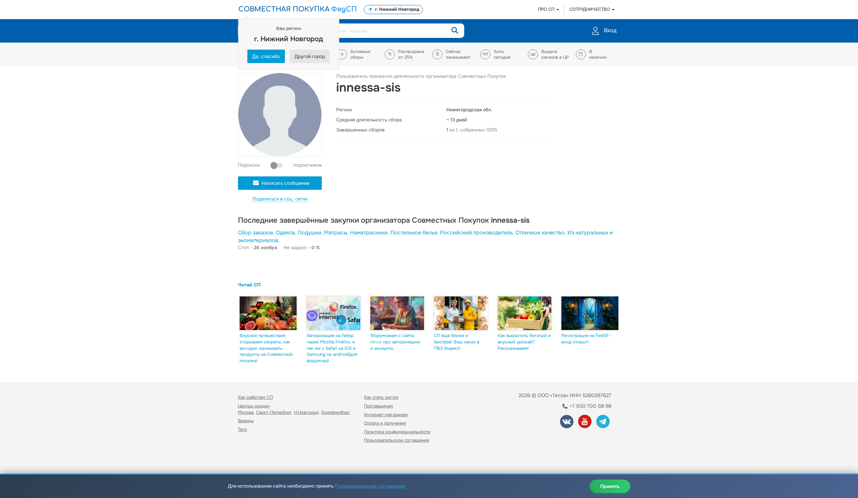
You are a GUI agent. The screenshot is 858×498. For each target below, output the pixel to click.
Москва (246, 412)
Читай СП (249, 285)
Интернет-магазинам (386, 415)
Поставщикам (378, 406)
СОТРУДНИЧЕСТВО (590, 9)
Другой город (310, 56)
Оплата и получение (385, 423)
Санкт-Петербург (274, 412)
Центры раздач (253, 406)
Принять (610, 486)
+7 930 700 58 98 (589, 406)
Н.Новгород (306, 412)
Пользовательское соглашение (396, 440)
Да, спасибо (266, 56)
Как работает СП (255, 397)
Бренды (246, 421)
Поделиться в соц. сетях (280, 199)
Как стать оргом (381, 397)
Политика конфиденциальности (397, 432)
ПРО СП (547, 9)
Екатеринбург (335, 412)
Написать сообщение (285, 183)
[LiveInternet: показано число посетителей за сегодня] (252, 459)
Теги (242, 429)
